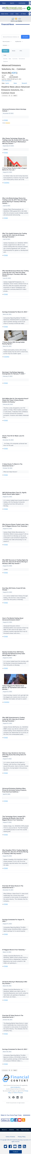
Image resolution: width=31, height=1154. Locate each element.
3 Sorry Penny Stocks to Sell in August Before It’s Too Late (14, 169)
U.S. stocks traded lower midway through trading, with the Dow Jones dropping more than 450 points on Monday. (15, 597)
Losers (5, 569)
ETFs (21, 50)
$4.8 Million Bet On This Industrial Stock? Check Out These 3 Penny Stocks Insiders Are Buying (15, 400)
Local (11, 14)
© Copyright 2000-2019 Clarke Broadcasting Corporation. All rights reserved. (15, 1140)
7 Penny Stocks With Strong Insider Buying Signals (13, 343)
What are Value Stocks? (10, 471)
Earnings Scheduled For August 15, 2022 (13, 920)
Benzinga (6, 120)
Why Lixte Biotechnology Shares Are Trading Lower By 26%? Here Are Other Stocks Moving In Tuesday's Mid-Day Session (14, 200)
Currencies (14, 58)
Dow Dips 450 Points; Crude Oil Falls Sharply (13, 589)
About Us (4, 1129)
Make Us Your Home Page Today (11, 1115)
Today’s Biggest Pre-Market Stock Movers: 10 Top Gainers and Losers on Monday (14, 687)
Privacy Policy (21, 1136)
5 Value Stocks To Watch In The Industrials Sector (12, 465)
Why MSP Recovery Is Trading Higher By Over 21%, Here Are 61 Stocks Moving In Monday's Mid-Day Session (15, 561)
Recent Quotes (6, 41)
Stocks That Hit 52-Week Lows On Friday (13, 436)
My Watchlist (18, 41)
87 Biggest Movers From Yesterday (14, 950)
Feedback (15, 1152)
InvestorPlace (6, 182)
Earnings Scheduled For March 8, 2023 (15, 312)
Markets (5, 50)
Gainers (5, 149)
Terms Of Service (18, 1092)
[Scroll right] (30, 3)
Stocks (13, 50)
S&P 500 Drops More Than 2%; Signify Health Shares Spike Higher (14, 493)
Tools (4, 55)
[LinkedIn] (17, 1098)
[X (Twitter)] (9, 1098)
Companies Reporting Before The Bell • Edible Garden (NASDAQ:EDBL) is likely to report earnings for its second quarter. (15, 929)
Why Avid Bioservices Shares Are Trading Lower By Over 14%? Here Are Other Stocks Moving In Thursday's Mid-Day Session (15, 273)
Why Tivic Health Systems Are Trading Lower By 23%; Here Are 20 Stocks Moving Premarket (14, 235)
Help (17, 1129)
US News (23, 14)
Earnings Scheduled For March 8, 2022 (15, 1049)
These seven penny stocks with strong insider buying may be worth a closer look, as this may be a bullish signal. (15, 351)
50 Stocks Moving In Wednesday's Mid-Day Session (14, 982)
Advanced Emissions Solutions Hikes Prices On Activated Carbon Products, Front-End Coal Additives (14, 790)
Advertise (11, 1129)
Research (24, 83)
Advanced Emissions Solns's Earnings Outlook (14, 110)
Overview (5, 58)
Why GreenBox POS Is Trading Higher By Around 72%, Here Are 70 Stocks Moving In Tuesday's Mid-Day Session (15, 851)
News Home (4, 14)
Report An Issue (25, 1129)
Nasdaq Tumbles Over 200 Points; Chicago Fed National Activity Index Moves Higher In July (13, 653)
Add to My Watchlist (6, 80)
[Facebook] (13, 1098)
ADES (14, 72)
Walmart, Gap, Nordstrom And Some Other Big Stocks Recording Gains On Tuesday (14, 754)
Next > (15, 95)
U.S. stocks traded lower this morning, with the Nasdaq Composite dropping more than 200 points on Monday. (16, 663)
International (22, 58)
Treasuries (5, 61)
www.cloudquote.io (15, 1087)
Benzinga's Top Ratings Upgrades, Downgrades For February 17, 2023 (14, 373)
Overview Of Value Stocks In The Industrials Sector (12, 886)
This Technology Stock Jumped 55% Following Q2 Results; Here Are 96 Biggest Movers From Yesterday (13, 818)
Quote (7, 83)
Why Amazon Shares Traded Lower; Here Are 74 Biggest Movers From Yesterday (15, 525)
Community (22, 3)
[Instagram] (21, 1098)
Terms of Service (10, 1136)
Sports (12, 3)
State (17, 14)
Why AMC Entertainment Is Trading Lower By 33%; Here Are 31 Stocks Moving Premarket (13, 719)
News (4, 3)
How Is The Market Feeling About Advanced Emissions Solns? (12, 619)
